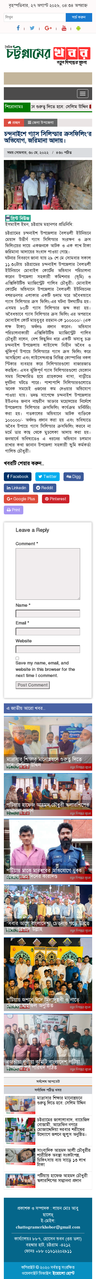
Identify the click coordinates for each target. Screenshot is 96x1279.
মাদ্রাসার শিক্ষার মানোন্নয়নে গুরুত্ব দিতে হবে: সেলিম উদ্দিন (44, 762)
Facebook (18, 476)
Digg (76, 476)
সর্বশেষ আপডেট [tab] (48, 1081)
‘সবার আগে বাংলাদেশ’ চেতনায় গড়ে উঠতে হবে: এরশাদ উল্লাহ (47, 926)
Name (23, 605)
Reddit (46, 488)
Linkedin (18, 488)
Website (24, 641)
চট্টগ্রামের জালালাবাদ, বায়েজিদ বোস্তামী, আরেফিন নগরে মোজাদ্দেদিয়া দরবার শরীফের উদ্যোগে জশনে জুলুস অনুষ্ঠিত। (63, 1127)
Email (22, 623)
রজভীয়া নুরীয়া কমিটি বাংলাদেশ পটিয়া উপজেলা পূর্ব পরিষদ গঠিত (43, 1065)
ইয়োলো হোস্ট (63, 1273)
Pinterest (57, 499)
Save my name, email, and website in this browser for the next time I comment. (45, 669)
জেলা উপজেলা (43, 122)
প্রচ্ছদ (15, 122)
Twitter (49, 476)
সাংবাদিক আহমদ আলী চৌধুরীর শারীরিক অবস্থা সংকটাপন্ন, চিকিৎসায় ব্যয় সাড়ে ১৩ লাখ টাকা (64, 1157)
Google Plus (23, 499)
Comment (27, 543)
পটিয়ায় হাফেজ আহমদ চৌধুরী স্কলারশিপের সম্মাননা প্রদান (47, 808)
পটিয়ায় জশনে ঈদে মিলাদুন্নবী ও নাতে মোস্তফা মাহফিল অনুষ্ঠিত (42, 1003)
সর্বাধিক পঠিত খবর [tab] (48, 1090)
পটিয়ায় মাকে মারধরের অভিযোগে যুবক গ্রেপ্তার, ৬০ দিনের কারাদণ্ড (44, 873)
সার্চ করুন (79, 17)
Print (15, 510)
